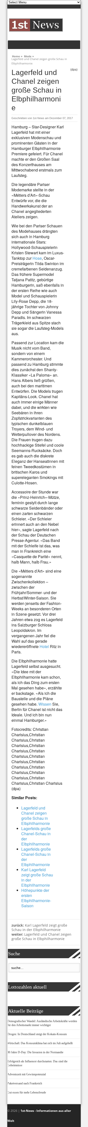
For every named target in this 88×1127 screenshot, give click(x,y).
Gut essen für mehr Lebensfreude (26, 1092)
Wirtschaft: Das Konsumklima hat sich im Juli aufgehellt (40, 1043)
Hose (37, 258)
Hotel (44, 646)
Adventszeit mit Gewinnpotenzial (26, 1074)
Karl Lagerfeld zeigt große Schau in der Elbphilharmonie (37, 877)
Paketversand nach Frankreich (24, 1083)
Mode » (29, 55)
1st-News (38, 118)
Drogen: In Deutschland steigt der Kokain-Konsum (37, 1034)
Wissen (44, 704)
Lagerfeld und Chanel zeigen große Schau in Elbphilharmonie (35, 815)
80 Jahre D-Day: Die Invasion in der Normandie (35, 1052)
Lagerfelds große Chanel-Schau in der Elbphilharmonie (36, 836)
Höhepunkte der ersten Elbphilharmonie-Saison (36, 897)
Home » (17, 55)
